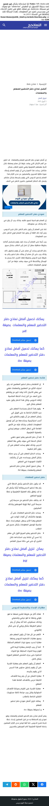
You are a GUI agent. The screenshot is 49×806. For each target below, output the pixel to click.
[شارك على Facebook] (42, 784)
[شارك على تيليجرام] (6, 784)
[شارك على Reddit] (15, 784)
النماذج (35, 799)
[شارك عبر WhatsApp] (24, 784)
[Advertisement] (24, 56)
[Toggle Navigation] (45, 25)
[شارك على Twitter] (33, 784)
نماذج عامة (31, 84)
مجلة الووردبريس (22, 802)
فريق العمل (42, 98)
